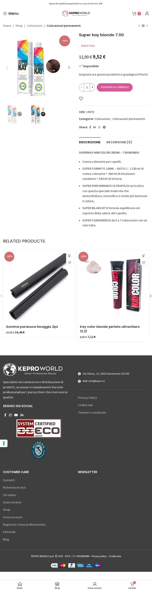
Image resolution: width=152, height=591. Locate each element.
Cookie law (85, 405)
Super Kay (88, 45)
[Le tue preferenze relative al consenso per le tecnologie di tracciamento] (4, 443)
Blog (6, 539)
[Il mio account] (147, 13)
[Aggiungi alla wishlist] (81, 98)
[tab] (90, 141)
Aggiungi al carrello (115, 87)
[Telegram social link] (104, 127)
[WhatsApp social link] (99, 127)
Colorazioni (35, 26)
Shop (19, 26)
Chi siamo (9, 495)
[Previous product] (139, 26)
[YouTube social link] (16, 415)
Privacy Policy (87, 398)
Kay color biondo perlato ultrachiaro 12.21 (110, 328)
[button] (69, 255)
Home (7, 26)
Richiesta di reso (14, 487)
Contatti (9, 480)
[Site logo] (76, 13)
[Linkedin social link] (94, 127)
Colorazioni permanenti (64, 26)
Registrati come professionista (24, 524)
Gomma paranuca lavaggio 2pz (32, 326)
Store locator (12, 502)
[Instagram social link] (10, 415)
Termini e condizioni (92, 412)
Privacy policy (99, 556)
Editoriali (9, 532)
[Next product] (147, 26)
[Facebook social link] (90, 127)
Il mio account (12, 517)
